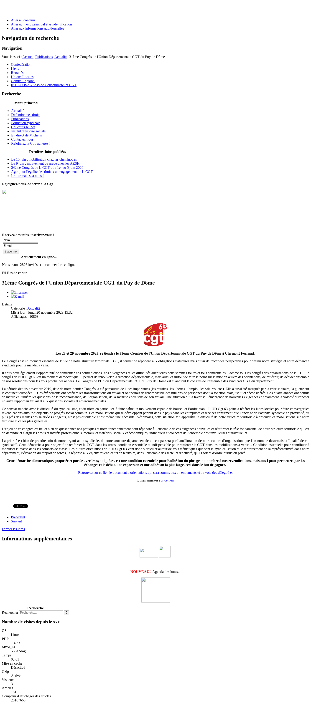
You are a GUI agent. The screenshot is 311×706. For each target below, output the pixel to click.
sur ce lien (166, 480)
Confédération (21, 64)
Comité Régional (23, 81)
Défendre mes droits (25, 115)
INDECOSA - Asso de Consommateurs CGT (43, 85)
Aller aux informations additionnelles (37, 28)
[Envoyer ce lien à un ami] (17, 296)
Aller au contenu (23, 20)
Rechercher (10, 612)
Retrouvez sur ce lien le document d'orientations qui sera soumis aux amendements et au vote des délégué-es (155, 472)
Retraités (17, 73)
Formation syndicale (25, 123)
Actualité (60, 57)
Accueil (27, 57)
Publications (44, 57)
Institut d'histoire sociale (28, 131)
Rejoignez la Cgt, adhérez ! (30, 143)
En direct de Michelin (26, 135)
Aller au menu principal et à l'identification (41, 24)
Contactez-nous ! (23, 139)
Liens (15, 69)
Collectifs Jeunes (23, 127)
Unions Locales (22, 77)
